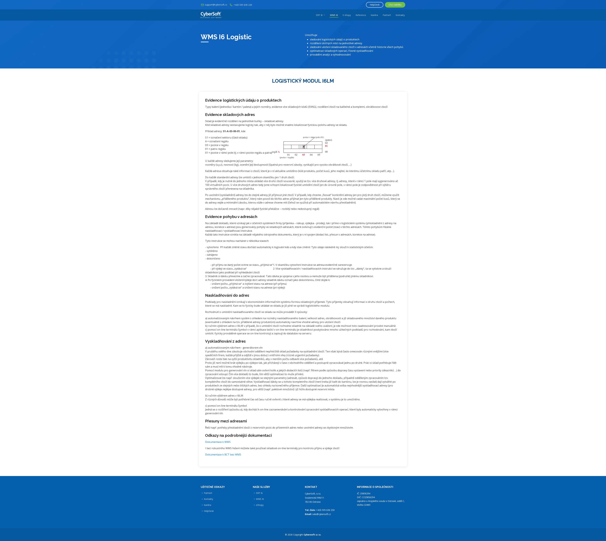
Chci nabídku (395, 4)
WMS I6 (334, 15)
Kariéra (374, 15)
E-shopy (347, 15)
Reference (361, 15)
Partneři (387, 15)
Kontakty (400, 15)
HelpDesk (375, 4)
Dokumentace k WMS (218, 442)
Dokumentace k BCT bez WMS (223, 454)
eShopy (260, 505)
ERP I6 (259, 493)
